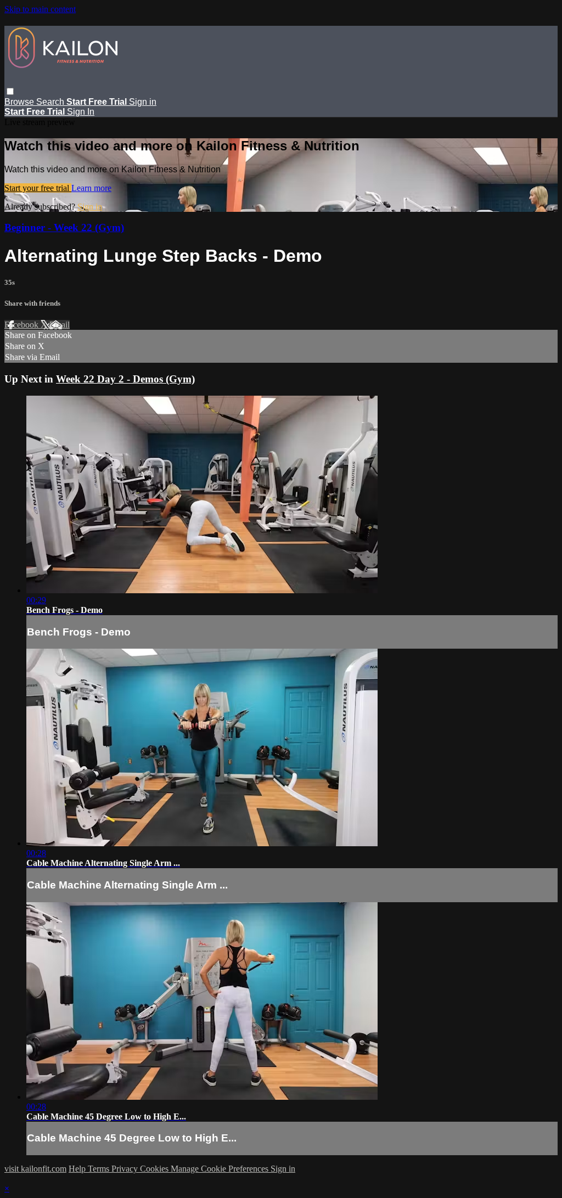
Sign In (80, 111)
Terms (99, 1168)
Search (51, 101)
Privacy (125, 1168)
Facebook (22, 324)
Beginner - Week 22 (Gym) (64, 227)
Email (59, 324)
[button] (10, 91)
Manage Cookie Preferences (221, 1168)
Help (78, 1168)
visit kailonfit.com (35, 1168)
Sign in (142, 101)
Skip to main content (40, 9)
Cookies (155, 1168)
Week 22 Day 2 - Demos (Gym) (125, 379)
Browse (20, 101)
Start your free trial (37, 188)
